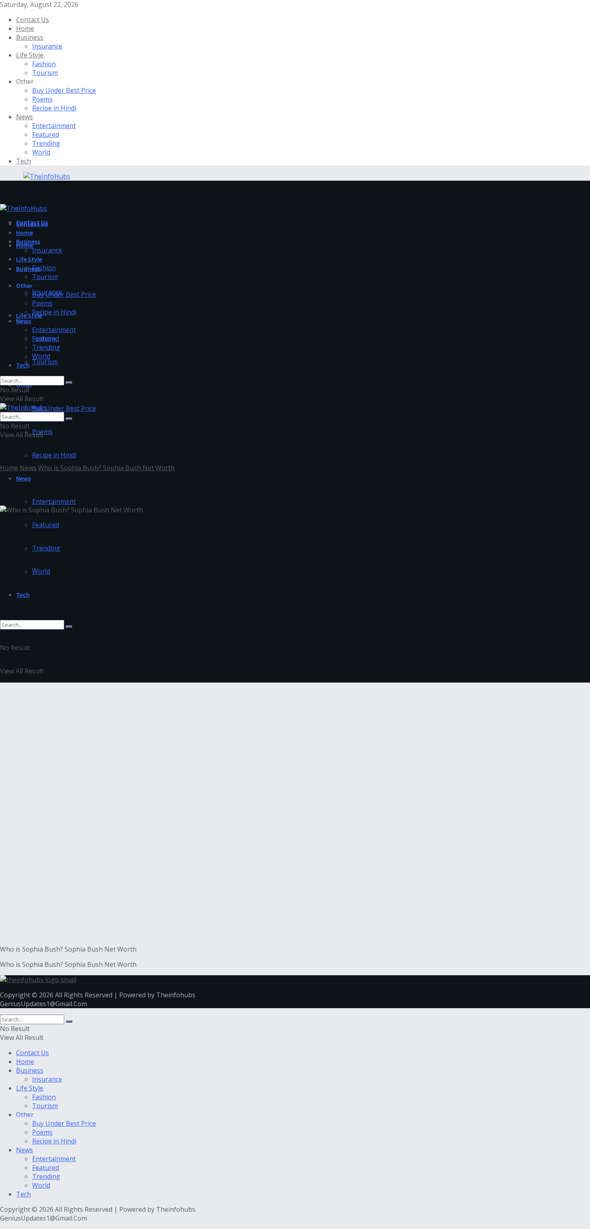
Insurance (47, 46)
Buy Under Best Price (64, 90)
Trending (46, 143)
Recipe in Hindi (54, 108)
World (41, 152)
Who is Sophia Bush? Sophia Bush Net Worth (106, 467)
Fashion (44, 63)
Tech (23, 161)
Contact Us (32, 19)
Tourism (45, 72)
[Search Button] (69, 627)
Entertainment (54, 125)
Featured (45, 134)
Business (29, 37)
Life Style (29, 55)
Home (25, 28)
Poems (42, 99)
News (24, 116)
